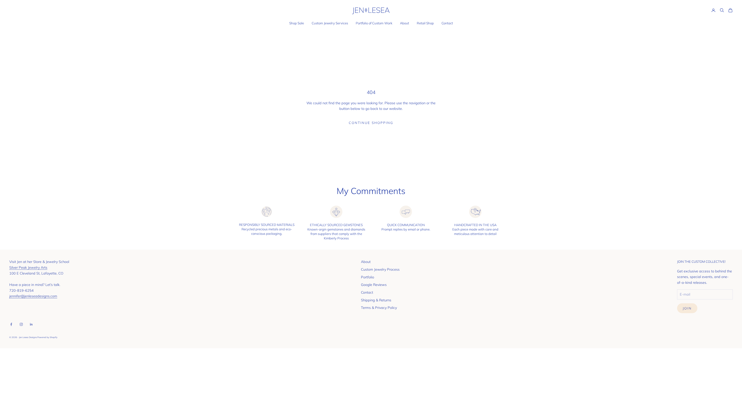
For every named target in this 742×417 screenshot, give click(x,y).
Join (687, 308)
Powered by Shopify (47, 337)
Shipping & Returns (376, 300)
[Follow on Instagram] (21, 324)
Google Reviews (374, 284)
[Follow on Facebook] (11, 324)
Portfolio (367, 277)
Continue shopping (371, 123)
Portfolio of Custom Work (374, 23)
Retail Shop (425, 23)
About (404, 23)
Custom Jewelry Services (330, 23)
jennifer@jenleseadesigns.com (33, 296)
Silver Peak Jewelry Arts (28, 267)
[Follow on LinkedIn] (31, 324)
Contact (447, 23)
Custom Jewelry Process (380, 269)
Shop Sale (296, 23)
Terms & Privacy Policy (379, 307)
